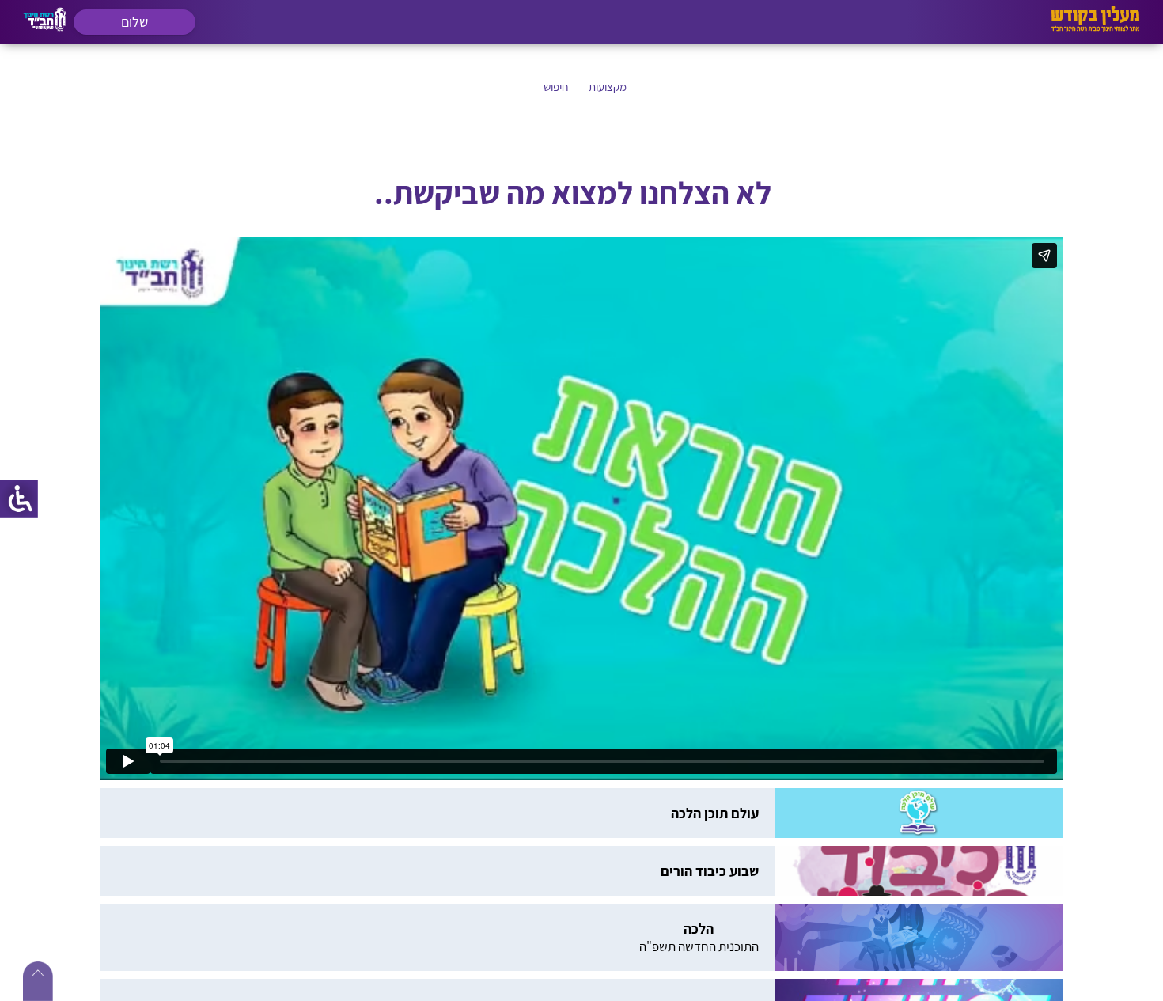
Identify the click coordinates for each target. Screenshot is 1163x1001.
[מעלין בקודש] (1095, 28)
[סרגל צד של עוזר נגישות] (19, 499)
